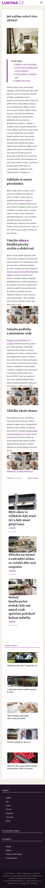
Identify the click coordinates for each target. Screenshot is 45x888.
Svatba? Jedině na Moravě (18, 742)
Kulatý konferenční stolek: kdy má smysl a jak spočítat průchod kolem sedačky (22, 607)
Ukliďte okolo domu (22, 81)
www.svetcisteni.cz (26, 471)
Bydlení (36, 478)
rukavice (28, 200)
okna (22, 240)
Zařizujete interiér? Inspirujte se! (22, 665)
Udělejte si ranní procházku (25, 64)
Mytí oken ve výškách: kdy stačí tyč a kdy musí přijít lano (22, 518)
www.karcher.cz (13, 471)
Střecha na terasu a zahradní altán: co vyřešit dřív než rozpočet (22, 561)
